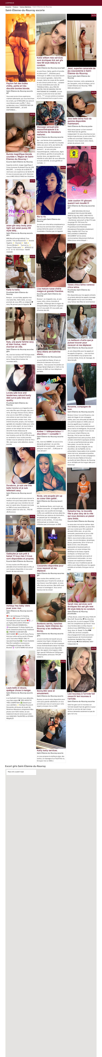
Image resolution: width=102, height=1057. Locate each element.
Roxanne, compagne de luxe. (79, 407)
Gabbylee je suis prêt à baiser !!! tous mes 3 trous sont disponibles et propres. (20, 556)
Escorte (8, 7)
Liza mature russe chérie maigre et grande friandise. (50, 289)
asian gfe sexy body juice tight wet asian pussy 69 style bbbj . (18, 228)
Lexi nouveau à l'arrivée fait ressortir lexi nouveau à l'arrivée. (81, 696)
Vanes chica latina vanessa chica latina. (81, 285)
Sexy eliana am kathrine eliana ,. (48, 352)
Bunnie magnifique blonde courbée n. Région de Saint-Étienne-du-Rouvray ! (20, 156)
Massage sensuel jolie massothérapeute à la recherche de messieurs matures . (49, 131)
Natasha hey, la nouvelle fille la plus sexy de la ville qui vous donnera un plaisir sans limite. (81, 515)
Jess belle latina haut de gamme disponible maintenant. (80, 121)
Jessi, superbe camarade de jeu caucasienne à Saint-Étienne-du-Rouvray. (81, 71)
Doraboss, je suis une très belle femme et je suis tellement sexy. (19, 488)
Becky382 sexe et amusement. (46, 692)
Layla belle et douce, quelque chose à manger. (18, 689)
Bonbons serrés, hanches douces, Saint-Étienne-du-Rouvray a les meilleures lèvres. (50, 627)
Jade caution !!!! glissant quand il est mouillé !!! (80, 201)
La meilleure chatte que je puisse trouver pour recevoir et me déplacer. (80, 342)
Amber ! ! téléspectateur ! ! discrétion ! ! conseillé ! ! (50, 432)
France (15, 7)
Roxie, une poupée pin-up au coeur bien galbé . (49, 497)
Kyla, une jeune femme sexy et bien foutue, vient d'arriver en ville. (20, 344)
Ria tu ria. (41, 216)
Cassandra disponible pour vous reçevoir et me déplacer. (50, 568)
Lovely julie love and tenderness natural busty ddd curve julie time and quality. (18, 397)
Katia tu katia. (13, 289)
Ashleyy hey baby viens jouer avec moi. (18, 606)
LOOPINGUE (9, 3)
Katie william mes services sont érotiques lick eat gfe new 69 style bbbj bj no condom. (50, 61)
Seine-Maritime (25, 7)
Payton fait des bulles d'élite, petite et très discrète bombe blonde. (18, 86)
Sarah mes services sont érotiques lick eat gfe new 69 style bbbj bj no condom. (81, 606)
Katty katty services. (47, 750)
